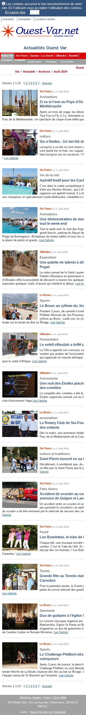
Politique (51, 61)
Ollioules (61, 55)
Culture (6, 66)
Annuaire (7, 60)
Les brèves (51, 66)
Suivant (47, 83)
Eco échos (67, 61)
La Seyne (47, 55)
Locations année (45, 19)
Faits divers (33, 66)
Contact (20, 60)
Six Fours (22, 55)
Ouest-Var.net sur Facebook (48, 712)
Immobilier (24, 19)
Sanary (34, 55)
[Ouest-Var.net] (39, 31)
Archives (7, 70)
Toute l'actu (34, 61)
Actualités (8, 19)
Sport (18, 66)
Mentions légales (30, 697)
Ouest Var (7, 55)
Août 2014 (60, 71)
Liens (47, 697)
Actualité (29, 71)
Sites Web (59, 697)
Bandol (73, 55)
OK (34, 12)
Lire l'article (11, 158)
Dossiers (67, 66)
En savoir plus (15, 12)
